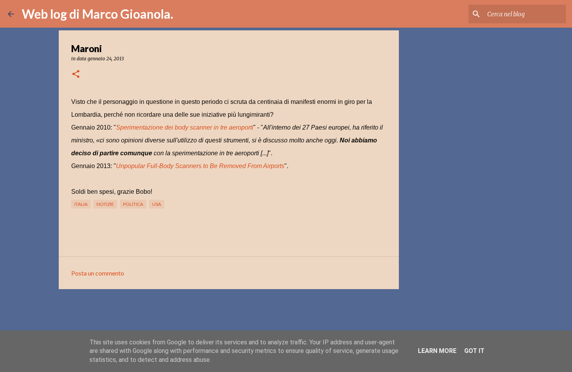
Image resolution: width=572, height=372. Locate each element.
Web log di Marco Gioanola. (97, 13)
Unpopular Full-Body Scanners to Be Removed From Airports (200, 166)
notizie (105, 204)
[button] (76, 74)
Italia (81, 204)
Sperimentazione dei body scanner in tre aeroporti (184, 127)
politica (133, 204)
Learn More (437, 350)
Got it (474, 350)
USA (156, 204)
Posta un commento (97, 273)
